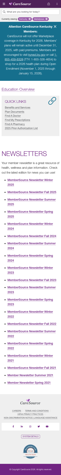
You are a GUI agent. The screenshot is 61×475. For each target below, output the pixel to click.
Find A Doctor (13, 115)
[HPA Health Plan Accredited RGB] (30, 451)
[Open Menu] (4, 4)
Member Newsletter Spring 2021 (29, 382)
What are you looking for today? (23, 12)
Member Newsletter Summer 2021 (30, 375)
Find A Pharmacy (15, 123)
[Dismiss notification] (55, 26)
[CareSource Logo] (20, 3)
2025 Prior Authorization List (21, 128)
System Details (31, 436)
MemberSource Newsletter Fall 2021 (31, 367)
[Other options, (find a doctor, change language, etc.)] (49, 4)
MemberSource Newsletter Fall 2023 (31, 280)
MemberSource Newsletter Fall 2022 (31, 324)
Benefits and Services (17, 107)
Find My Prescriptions (17, 119)
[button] (25, 19)
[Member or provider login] (57, 4)
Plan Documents (14, 111)
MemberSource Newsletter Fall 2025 (31, 192)
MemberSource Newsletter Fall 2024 (31, 236)
